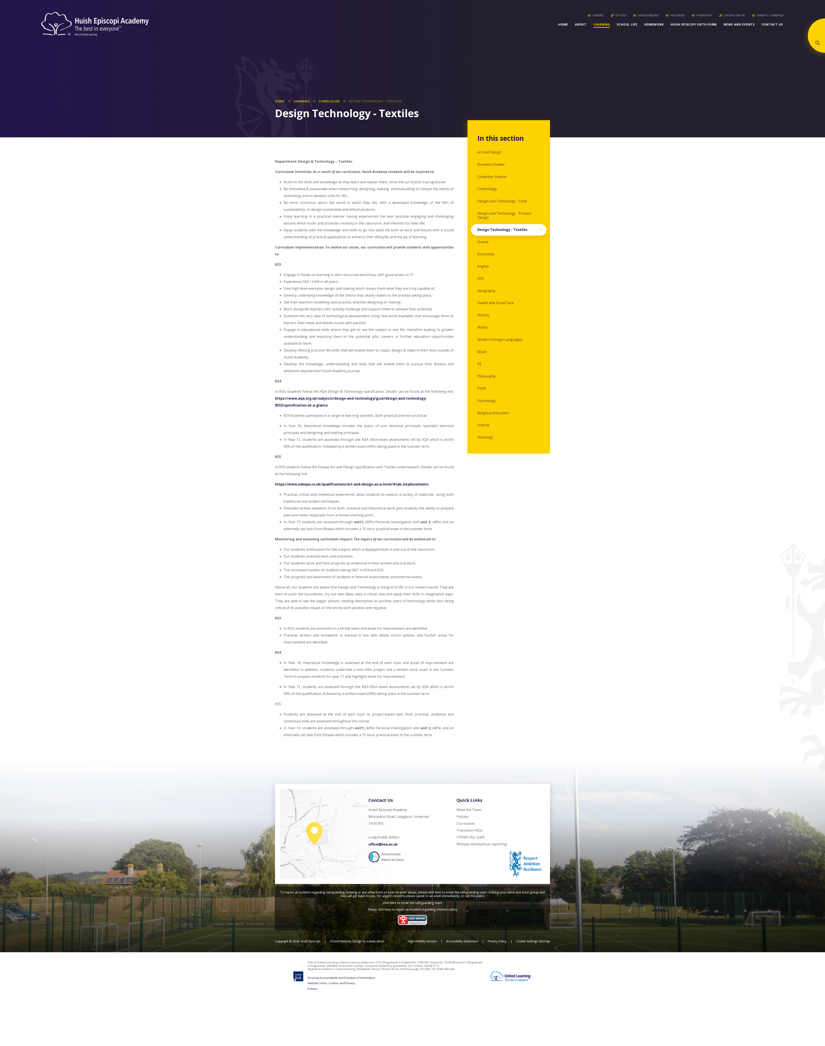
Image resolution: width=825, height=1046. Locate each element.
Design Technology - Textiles (375, 101)
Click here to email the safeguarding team (412, 903)
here (438, 892)
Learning (302, 101)
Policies (313, 989)
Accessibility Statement (462, 941)
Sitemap (544, 941)
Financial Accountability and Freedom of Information (341, 978)
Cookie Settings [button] (527, 941)
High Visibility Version (422, 941)
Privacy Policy (497, 941)
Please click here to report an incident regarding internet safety (412, 909)
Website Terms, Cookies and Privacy (331, 983)
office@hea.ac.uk (383, 844)
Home (280, 101)
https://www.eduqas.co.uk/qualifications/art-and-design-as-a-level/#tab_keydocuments (352, 484)
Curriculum (329, 101)
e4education (375, 941)
